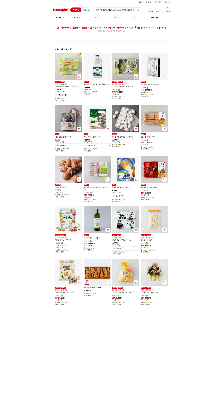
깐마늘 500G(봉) (146, 240)
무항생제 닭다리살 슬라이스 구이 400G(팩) (96, 188)
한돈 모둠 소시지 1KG (147, 137)
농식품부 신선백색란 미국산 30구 (122, 137)
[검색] (139, 9)
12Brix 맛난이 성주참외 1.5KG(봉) (123, 292)
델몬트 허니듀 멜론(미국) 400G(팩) (66, 86)
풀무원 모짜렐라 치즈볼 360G (121, 187)
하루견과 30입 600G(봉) (63, 240)
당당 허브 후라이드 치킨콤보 (93, 288)
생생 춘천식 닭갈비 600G (149, 187)
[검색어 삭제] (134, 10)
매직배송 (76, 10)
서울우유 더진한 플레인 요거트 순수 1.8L (97, 84)
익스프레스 (86, 10)
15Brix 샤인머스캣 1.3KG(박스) (122, 86)
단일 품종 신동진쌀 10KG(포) (150, 84)
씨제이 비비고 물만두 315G (92, 137)
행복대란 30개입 (60, 187)
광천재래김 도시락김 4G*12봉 (121, 240)
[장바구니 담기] (79, 76)
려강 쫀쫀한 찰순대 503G (63, 137)
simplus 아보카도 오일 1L (92, 238)
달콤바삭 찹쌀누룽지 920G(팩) (65, 292)
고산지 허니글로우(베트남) (149, 292)
